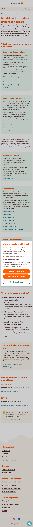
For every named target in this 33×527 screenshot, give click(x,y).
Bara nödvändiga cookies (16, 277)
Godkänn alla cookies (16, 271)
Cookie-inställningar (16, 282)
